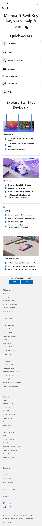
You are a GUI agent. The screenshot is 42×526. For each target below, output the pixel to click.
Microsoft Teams (7, 418)
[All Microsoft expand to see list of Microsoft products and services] (2, 3)
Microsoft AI (6, 400)
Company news (7, 478)
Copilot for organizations (9, 307)
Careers (5, 471)
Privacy (22, 515)
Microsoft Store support (9, 336)
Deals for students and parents (11, 386)
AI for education (7, 390)
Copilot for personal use (9, 311)
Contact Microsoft (13, 515)
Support (5, 8)
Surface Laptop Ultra (8, 300)
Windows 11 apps (7, 318)
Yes (14, 281)
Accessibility (6, 493)
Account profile (7, 329)
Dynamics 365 (6, 407)
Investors (5, 486)
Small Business (7, 425)
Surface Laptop (7, 297)
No (27, 281)
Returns (5, 339)
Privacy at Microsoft (8, 482)
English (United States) (12, 503)
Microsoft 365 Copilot (8, 422)
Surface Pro (6, 293)
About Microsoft (7, 475)
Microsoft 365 (6, 411)
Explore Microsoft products (10, 315)
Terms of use (28, 515)
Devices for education (8, 368)
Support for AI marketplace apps (11, 446)
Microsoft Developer (8, 439)
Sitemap (5, 515)
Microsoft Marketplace (9, 454)
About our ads (29, 518)
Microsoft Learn (7, 443)
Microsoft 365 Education (9, 375)
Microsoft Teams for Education (11, 371)
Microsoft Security (8, 404)
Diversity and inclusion (9, 489)
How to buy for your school (10, 379)
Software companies (8, 457)
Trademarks (6, 518)
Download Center (7, 332)
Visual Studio (6, 461)
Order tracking (7, 343)
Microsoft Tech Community (10, 450)
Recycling (21, 518)
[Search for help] (8, 3)
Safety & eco (14, 518)
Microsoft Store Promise (9, 350)
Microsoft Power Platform (9, 414)
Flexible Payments (7, 354)
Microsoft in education (9, 364)
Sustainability (6, 496)
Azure (4, 436)
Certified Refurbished (8, 347)
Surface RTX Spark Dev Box (10, 304)
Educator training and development (12, 382)
